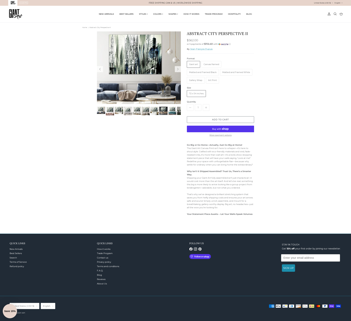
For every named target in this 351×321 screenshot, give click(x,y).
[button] (209, 44)
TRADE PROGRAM (214, 14)
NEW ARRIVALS (106, 14)
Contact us (102, 257)
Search (13, 257)
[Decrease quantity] (190, 107)
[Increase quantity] (206, 107)
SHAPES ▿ (173, 14)
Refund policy (17, 266)
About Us (102, 283)
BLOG (249, 14)
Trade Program (105, 253)
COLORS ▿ (158, 14)
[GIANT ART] (15, 14)
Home (84, 27)
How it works (103, 249)
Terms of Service (18, 262)
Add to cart (220, 119)
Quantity (191, 101)
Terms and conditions (108, 266)
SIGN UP (288, 268)
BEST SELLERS (126, 14)
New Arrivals (16, 249)
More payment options (221, 135)
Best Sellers (16, 253)
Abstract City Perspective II (100, 27)
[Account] (328, 14)
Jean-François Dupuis (201, 49)
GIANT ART (20, 313)
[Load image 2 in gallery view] (139, 67)
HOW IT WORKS (191, 14)
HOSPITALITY (234, 14)
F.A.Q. (100, 270)
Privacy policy (104, 262)
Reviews (101, 279)
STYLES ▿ (143, 14)
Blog (99, 275)
